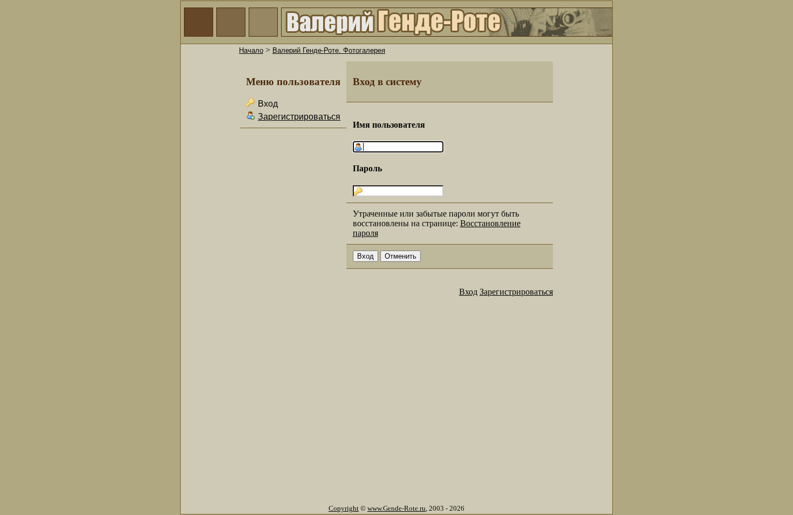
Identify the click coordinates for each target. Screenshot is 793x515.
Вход (468, 291)
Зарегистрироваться (299, 116)
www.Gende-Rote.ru (396, 508)
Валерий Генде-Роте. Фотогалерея (328, 50)
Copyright (344, 508)
